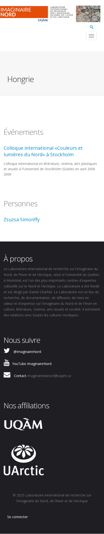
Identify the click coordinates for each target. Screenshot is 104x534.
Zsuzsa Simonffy (22, 219)
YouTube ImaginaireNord (32, 363)
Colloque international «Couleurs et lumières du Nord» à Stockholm (43, 151)
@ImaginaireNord (27, 351)
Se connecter (17, 516)
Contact (20, 375)
